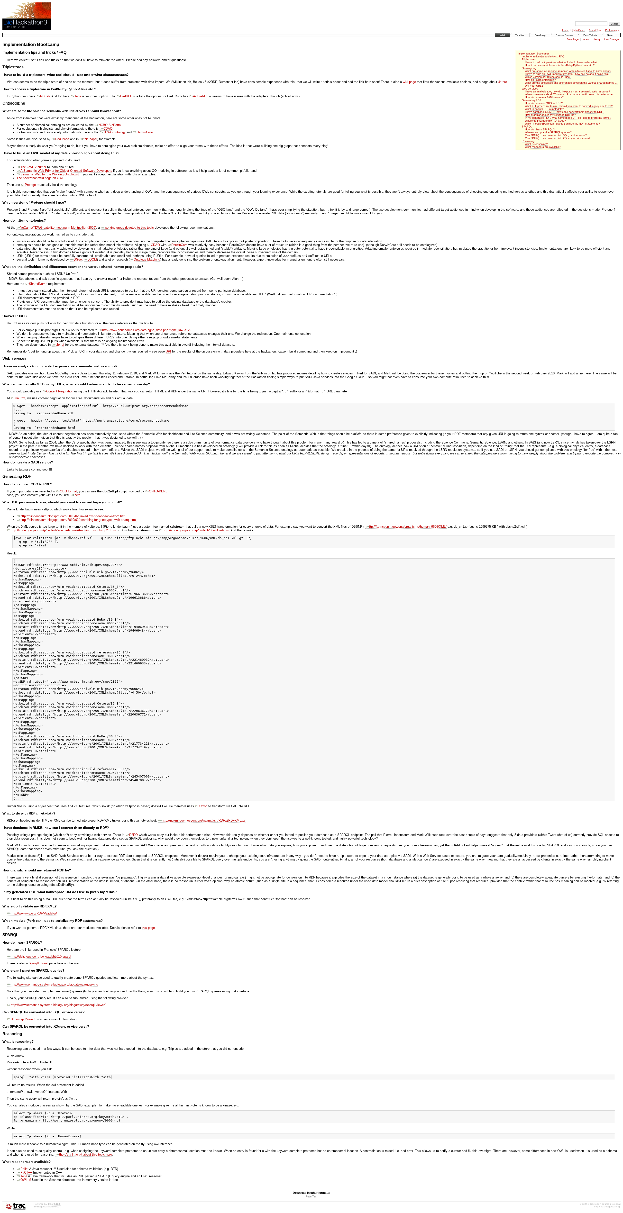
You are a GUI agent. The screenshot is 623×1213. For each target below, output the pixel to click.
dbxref (59, 344)
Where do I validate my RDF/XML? (545, 120)
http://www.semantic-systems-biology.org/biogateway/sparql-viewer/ (58, 1005)
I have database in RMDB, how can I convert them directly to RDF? (564, 111)
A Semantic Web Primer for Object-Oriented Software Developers (66, 170)
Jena (77, 96)
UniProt (20, 398)
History (596, 39)
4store (502, 82)
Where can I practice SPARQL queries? (548, 132)
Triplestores (529, 59)
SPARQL (527, 126)
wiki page (409, 82)
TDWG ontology (114, 132)
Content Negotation (59, 391)
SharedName (38, 284)
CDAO (107, 128)
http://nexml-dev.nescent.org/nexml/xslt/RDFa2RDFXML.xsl (204, 820)
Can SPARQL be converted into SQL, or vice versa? (556, 135)
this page (148, 928)
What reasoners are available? (543, 146)
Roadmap (540, 35)
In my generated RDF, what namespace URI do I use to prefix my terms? (568, 117)
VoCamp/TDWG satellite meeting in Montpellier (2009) (58, 227)
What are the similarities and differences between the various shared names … (571, 82)
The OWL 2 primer (33, 167)
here (77, 495)
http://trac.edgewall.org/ (607, 1206)
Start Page (573, 39)
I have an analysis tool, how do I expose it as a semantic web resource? (567, 91)
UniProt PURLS (534, 85)
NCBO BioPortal (110, 125)
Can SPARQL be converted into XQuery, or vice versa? (557, 138)
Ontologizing (529, 68)
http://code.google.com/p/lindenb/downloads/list (196, 530)
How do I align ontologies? (540, 79)
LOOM (92, 259)
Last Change (611, 39)
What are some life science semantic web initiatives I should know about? (568, 71)
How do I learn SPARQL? (540, 129)
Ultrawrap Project (23, 1019)
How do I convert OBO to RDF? (544, 103)
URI (168, 351)
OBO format (68, 491)
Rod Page (62, 139)
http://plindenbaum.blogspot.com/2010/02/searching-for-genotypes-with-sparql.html (78, 520)
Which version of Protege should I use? (548, 76)
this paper (90, 139)
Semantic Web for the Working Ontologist (49, 174)
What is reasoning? (536, 144)
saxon (203, 806)
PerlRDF (126, 96)
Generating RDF (531, 100)
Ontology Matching (147, 259)
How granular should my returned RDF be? (550, 114)
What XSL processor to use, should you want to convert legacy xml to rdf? (569, 106)
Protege (30, 185)
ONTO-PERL (158, 491)
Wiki (502, 35)
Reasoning (528, 141)
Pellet (24, 1169)
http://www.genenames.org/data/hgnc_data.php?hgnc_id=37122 (146, 330)
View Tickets (590, 35)
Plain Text (311, 1196)
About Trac (595, 30)
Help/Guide (578, 30)
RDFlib (45, 96)
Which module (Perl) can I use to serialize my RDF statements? (562, 123)
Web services (530, 88)
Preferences (612, 30)
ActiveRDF (200, 96)
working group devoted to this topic (129, 227)
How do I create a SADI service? (544, 97)
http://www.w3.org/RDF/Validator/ (34, 913)
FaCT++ (26, 1172)
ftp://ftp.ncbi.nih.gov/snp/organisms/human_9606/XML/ (408, 526)
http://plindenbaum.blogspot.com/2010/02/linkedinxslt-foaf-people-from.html (73, 516)
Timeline (519, 35)
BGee (78, 259)
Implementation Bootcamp (533, 53)
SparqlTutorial (38, 963)
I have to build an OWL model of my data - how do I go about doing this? (567, 73)
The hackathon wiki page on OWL (40, 178)
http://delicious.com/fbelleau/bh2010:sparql (41, 956)
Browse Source (564, 35)
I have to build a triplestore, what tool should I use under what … (562, 62)
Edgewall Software (47, 1206)
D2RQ (133, 835)
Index (586, 39)
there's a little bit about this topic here (85, 1154)
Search (611, 35)
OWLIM (25, 1180)
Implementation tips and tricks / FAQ (543, 56)
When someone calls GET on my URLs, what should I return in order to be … (570, 94)
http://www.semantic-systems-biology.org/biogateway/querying (54, 984)
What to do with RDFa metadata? (544, 109)
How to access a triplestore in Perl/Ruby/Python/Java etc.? (560, 65)
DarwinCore (145, 132)
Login (565, 30)
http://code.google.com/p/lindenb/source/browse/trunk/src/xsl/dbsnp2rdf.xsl (64, 530)
